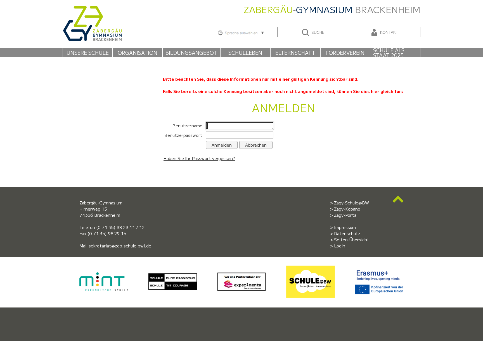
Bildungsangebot (191, 52)
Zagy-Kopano (347, 209)
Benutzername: (188, 125)
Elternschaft (295, 52)
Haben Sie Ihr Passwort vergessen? (199, 158)
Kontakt (388, 32)
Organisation (137, 52)
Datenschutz (347, 233)
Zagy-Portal (345, 215)
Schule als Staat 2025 (388, 52)
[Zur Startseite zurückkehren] (92, 9)
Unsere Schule (88, 52)
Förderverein (345, 52)
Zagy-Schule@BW (351, 203)
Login (339, 246)
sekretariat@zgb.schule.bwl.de (120, 246)
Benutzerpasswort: (184, 135)
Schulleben (245, 52)
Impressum (345, 227)
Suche (317, 32)
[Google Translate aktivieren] (241, 32)
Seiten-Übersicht (351, 239)
